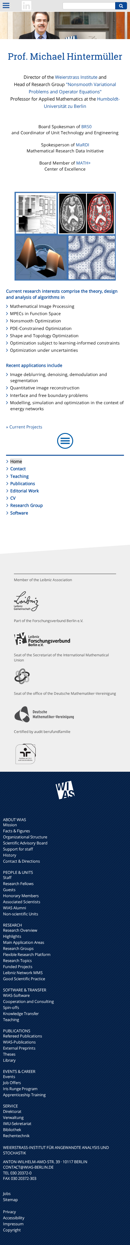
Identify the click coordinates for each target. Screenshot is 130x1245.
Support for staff (18, 849)
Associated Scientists (21, 901)
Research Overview (20, 930)
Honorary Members (21, 895)
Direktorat (12, 1111)
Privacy (9, 1211)
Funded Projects (17, 966)
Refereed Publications (22, 1036)
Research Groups (18, 948)
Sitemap (10, 1199)
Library (9, 1060)
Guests (9, 889)
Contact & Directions (21, 861)
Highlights (12, 936)
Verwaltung (13, 1117)
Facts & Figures (16, 831)
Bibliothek (12, 1129)
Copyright (12, 1230)
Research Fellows (18, 883)
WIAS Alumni (14, 907)
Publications (22, 483)
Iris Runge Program (20, 1088)
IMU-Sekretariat (17, 1123)
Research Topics (17, 960)
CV (12, 498)
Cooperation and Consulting (28, 1001)
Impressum (13, 1224)
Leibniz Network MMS (23, 972)
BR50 (86, 126)
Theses (9, 1054)
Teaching (19, 476)
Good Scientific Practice (24, 978)
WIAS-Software (16, 995)
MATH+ (83, 163)
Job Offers (12, 1082)
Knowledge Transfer (21, 1013)
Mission (10, 824)
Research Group (26, 505)
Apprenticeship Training (24, 1094)
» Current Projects (24, 427)
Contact (18, 468)
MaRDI (82, 145)
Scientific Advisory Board (25, 843)
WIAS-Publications (19, 1042)
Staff (7, 877)
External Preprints (19, 1048)
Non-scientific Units (20, 914)
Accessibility (13, 1217)
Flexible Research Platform (26, 954)
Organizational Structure (25, 837)
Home (16, 461)
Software (19, 513)
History (9, 855)
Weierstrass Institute (76, 77)
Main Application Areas (23, 942)
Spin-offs (11, 1007)
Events (9, 1076)
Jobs (7, 1193)
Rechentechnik (16, 1135)
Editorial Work (24, 491)
